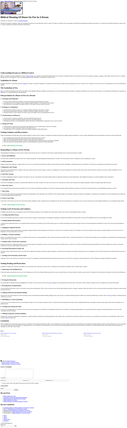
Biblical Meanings (9, 1)
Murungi (6, 410)
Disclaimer (6, 420)
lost (49, 282)
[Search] (15, 426)
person (24, 83)
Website (47, 380)
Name (2, 380)
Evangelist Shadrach (8, 407)
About (5, 416)
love (111, 295)
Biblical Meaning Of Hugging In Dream (11, 364)
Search (2, 388)
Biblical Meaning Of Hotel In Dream (10, 362)
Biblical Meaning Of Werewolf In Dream (92, 333)
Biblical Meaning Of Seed (10, 396)
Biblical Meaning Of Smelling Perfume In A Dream (15, 401)
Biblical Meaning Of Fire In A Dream (8, 333)
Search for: (3, 424)
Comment (3, 377)
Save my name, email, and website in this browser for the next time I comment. (20, 383)
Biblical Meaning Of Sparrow (10, 400)
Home (2, 1)
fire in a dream (30, 76)
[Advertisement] (45, 48)
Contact (5, 418)
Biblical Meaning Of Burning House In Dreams (52, 333)
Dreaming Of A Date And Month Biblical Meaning (15, 397)
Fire (1, 91)
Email (24, 380)
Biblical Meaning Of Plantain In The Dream (19, 410)
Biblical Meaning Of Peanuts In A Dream (24, 407)
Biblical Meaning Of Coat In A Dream (21, 413)
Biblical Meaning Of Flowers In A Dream (22, 411)
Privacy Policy (7, 419)
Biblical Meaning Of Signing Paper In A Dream (15, 398)
